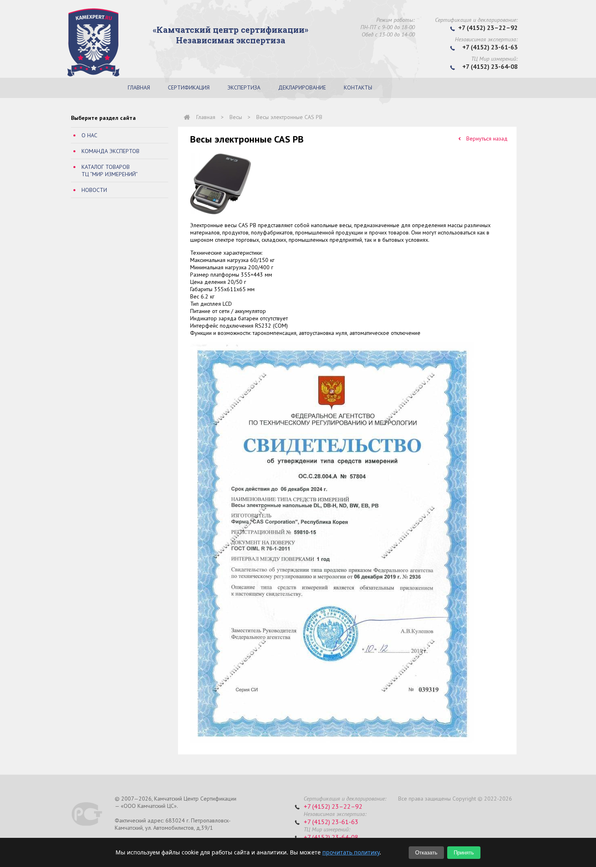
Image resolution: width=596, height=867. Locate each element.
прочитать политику (350, 852)
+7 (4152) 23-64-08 (331, 837)
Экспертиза (243, 87)
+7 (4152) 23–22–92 (333, 806)
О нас (89, 135)
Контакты (358, 87)
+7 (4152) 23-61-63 (331, 822)
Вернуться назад (487, 138)
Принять (464, 853)
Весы (235, 117)
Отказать (426, 853)
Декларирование (302, 87)
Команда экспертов (110, 151)
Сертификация (189, 87)
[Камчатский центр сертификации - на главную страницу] (93, 75)
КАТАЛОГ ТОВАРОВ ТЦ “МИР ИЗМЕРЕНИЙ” (109, 170)
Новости (94, 190)
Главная (139, 87)
